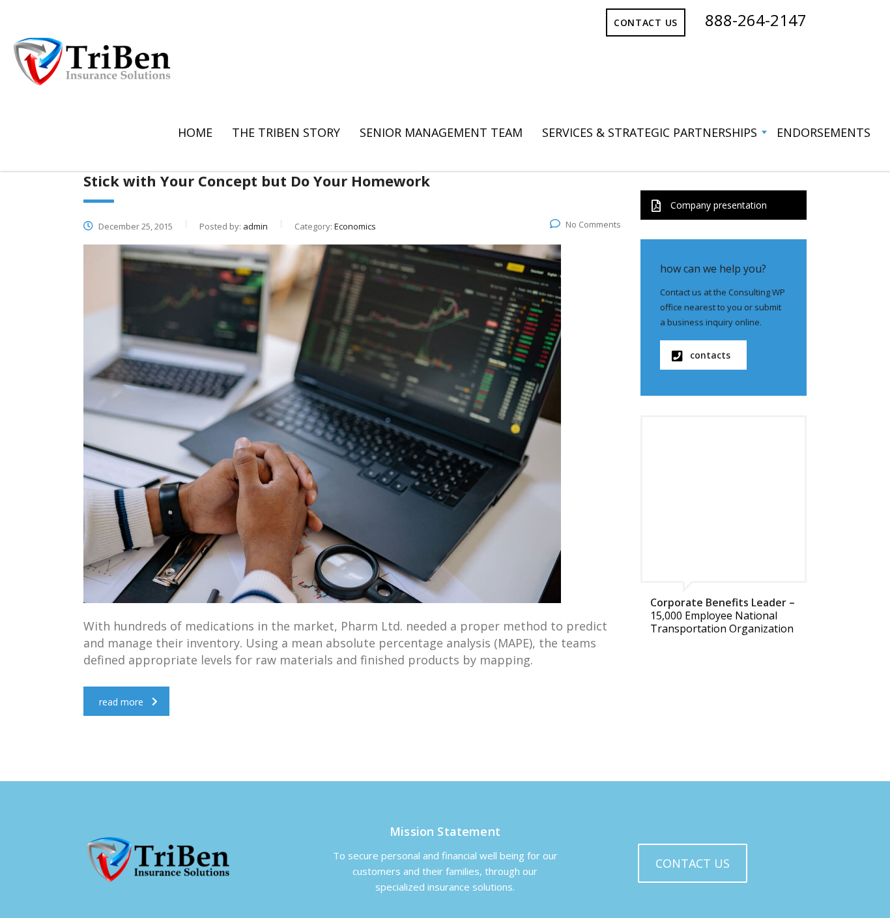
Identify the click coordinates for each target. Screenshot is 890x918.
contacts (710, 355)
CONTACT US (692, 863)
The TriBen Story (286, 132)
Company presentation (718, 205)
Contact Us (646, 22)
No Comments (593, 224)
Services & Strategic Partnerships (649, 132)
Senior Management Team (441, 132)
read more (121, 702)
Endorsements (823, 132)
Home (195, 132)
